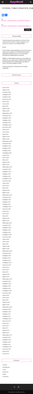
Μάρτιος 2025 (5, 111)
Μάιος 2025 (5, 106)
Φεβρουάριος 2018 (7, 307)
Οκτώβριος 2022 (6, 176)
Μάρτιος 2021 (5, 220)
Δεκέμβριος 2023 (6, 146)
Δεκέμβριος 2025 (6, 94)
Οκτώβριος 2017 (6, 316)
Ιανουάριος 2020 (6, 253)
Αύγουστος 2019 (6, 265)
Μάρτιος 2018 (5, 304)
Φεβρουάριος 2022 (7, 195)
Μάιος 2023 (5, 160)
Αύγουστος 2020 (6, 237)
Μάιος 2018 (5, 300)
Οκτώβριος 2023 (6, 150)
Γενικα (4, 369)
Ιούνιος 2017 (5, 325)
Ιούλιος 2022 (5, 183)
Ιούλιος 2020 (5, 239)
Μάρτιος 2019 (5, 276)
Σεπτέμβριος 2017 (7, 318)
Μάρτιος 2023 (5, 164)
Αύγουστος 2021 (6, 209)
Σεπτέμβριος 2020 (7, 234)
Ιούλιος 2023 (5, 155)
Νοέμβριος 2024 (6, 120)
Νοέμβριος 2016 (6, 342)
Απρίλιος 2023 (6, 162)
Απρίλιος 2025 (6, 108)
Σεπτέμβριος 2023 (7, 153)
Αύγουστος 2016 (6, 349)
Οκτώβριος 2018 (6, 288)
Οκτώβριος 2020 (6, 232)
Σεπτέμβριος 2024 (7, 125)
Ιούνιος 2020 (5, 241)
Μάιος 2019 (5, 272)
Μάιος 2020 (5, 244)
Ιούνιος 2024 (5, 132)
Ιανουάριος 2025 (6, 115)
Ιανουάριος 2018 (6, 309)
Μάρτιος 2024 (5, 139)
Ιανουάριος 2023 (6, 169)
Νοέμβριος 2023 (6, 148)
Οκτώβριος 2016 (6, 344)
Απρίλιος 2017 (6, 330)
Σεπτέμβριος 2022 (7, 178)
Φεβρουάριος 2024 (7, 141)
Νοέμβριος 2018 (6, 286)
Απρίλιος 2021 (6, 218)
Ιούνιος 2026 (5, 87)
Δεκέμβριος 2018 (6, 283)
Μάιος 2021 (5, 216)
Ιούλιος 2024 (5, 129)
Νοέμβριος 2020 (6, 230)
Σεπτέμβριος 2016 (7, 346)
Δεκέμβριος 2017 (6, 311)
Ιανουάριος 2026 (6, 92)
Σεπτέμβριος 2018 (7, 290)
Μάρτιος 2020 (5, 248)
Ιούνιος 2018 (5, 297)
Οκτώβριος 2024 (6, 122)
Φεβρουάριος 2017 (7, 335)
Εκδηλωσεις (5, 372)
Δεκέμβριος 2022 (6, 171)
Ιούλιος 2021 (5, 211)
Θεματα (4, 374)
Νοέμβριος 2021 (6, 202)
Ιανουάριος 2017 (6, 337)
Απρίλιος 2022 (6, 190)
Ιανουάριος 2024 (6, 143)
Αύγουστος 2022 (6, 181)
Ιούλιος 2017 (5, 323)
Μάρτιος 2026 (5, 90)
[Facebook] (14, 387)
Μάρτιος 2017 (5, 332)
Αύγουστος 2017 (6, 321)
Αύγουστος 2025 (6, 99)
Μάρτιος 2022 (5, 192)
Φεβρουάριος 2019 (7, 279)
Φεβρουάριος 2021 (7, 223)
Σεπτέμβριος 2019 (7, 262)
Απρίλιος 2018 (6, 302)
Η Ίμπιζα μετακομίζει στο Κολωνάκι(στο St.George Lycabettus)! (14, 67)
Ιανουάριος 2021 (6, 225)
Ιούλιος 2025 (5, 101)
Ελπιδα (4, 47)
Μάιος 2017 (5, 328)
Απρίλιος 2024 (6, 136)
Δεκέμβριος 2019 (6, 255)
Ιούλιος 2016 (5, 351)
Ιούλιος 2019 (5, 267)
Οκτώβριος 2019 (6, 260)
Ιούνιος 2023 (5, 157)
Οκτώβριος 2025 (6, 97)
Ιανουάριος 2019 (6, 281)
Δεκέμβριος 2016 (6, 339)
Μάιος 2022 (5, 188)
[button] (31, 2)
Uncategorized (6, 367)
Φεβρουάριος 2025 (7, 113)
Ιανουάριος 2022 (6, 197)
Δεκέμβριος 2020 (6, 227)
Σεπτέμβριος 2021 (7, 206)
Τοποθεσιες (5, 376)
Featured (4, 365)
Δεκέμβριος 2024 (6, 118)
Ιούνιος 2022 (5, 185)
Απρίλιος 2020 (6, 246)
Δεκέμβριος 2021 (6, 199)
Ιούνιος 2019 (5, 269)
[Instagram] (18, 387)
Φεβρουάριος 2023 (7, 167)
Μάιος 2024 (5, 134)
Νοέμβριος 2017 (6, 314)
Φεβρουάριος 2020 (7, 251)
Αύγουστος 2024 (6, 127)
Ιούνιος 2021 (5, 213)
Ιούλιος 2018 (5, 295)
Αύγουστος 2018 (6, 293)
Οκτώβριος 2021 (6, 204)
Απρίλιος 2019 (6, 274)
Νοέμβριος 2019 (6, 258)
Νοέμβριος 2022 (6, 174)
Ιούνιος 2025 (5, 104)
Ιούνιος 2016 (5, 353)
